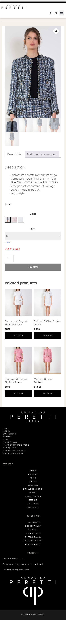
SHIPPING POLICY (33, 537)
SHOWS (33, 482)
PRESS (33, 478)
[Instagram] (56, 14)
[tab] (15, 154)
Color (33, 214)
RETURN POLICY (33, 533)
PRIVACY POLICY (33, 544)
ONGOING (33, 485)
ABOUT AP (33, 474)
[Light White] (20, 219)
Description (15, 154)
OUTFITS (33, 493)
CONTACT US (33, 507)
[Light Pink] (14, 219)
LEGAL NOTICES (33, 522)
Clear (8, 242)
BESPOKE (33, 500)
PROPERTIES (33, 504)
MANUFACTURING (33, 496)
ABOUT (33, 470)
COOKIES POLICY (33, 526)
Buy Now (33, 267)
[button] (61, 13)
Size (33, 229)
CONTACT (33, 530)
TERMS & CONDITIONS (33, 541)
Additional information (42, 154)
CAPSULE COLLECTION (33, 489)
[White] (7, 219)
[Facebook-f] (51, 14)
